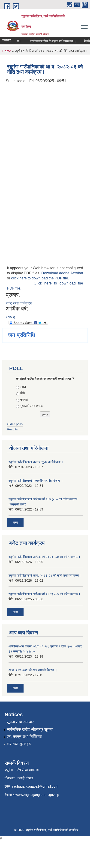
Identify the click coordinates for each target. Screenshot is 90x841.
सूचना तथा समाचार (20, 722)
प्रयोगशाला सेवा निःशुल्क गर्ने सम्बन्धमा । (51, 41)
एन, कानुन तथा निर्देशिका (24, 736)
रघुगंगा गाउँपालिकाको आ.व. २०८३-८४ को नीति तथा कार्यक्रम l (44, 575)
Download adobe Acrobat (62, 273)
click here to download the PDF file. (40, 278)
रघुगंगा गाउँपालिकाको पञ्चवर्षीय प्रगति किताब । (36, 480)
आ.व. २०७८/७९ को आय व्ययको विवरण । (33, 670)
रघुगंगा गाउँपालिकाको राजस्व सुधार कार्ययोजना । (36, 462)
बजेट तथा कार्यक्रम (19, 303)
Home (6, 51)
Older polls (15, 424)
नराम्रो (24, 399)
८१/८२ (10, 317)
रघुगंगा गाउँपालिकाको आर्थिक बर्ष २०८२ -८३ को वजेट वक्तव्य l (44, 594)
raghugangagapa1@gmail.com (35, 786)
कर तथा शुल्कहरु (19, 744)
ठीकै (22, 393)
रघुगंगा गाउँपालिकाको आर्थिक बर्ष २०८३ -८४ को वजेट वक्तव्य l (44, 557)
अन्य (15, 522)
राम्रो (23, 387)
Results (12, 429)
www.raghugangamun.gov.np (37, 795)
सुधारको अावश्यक (31, 406)
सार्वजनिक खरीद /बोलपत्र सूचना (30, 729)
